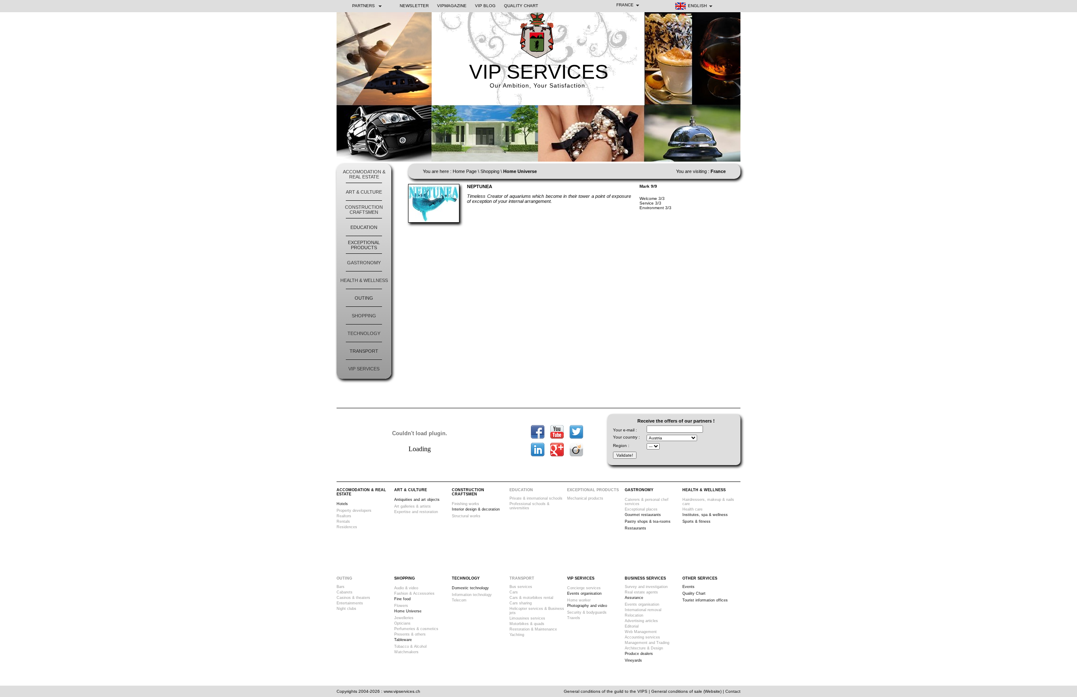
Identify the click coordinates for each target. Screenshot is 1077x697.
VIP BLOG (485, 5)
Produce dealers (639, 654)
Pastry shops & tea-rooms (648, 521)
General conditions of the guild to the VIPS (605, 691)
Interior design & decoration (476, 509)
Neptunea (479, 186)
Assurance (634, 598)
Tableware (403, 640)
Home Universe (408, 611)
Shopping (364, 315)
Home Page (465, 171)
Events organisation (584, 593)
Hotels (342, 504)
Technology (364, 333)
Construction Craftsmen (364, 210)
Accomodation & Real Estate (364, 174)
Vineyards (633, 660)
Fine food (402, 599)
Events (688, 587)
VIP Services (363, 368)
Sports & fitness (696, 521)
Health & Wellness (364, 280)
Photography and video (587, 606)
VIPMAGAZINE (452, 5)
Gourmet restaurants (643, 515)
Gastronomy (364, 262)
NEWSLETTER (414, 5)
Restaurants (635, 528)
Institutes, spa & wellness (705, 515)
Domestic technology (470, 588)
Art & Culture (364, 191)
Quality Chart (521, 5)
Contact (732, 691)
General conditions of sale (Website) (686, 691)
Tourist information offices (705, 600)
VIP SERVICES (538, 72)
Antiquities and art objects (417, 499)
